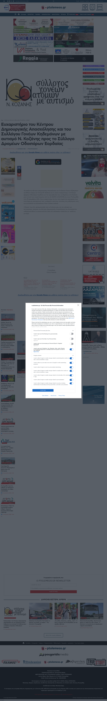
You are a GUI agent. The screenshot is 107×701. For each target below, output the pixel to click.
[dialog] (53, 350)
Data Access (53, 395)
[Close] (78, 305)
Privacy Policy (62, 395)
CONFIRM (43, 390)
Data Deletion (45, 395)
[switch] (71, 334)
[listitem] (53, 330)
